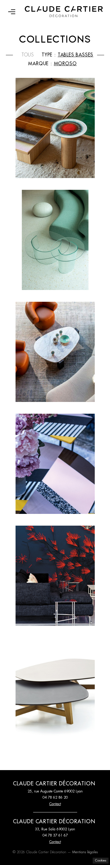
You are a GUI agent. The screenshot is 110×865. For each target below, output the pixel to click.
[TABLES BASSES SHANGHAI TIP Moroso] (55, 576)
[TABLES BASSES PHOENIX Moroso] (55, 688)
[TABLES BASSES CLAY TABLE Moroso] (55, 128)
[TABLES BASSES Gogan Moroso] (55, 352)
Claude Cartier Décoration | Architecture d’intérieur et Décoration (63, 12)
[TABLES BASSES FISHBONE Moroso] (55, 464)
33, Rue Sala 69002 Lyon (55, 829)
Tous (28, 55)
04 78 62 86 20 (55, 797)
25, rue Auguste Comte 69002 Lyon (55, 791)
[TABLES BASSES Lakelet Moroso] (55, 240)
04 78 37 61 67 (55, 835)
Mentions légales (85, 852)
